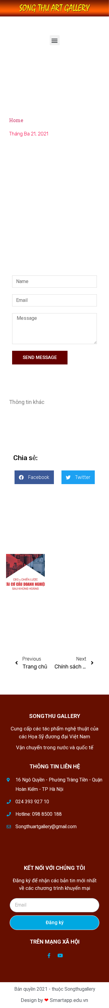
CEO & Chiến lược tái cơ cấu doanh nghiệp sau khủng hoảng (74, 566)
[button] (55, 40)
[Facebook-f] (49, 955)
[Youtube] (60, 955)
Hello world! (15, 610)
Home (16, 120)
